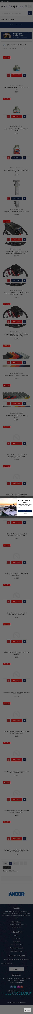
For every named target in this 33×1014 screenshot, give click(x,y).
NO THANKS (25, 513)
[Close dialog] (32, 498)
